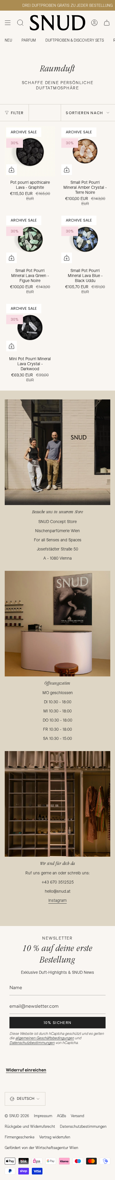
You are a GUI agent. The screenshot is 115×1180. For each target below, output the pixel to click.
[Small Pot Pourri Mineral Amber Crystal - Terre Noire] (85, 151)
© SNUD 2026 (17, 1115)
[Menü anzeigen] (8, 22)
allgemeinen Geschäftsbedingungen (44, 1037)
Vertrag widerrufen (54, 1137)
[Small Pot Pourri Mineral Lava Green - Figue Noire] (30, 239)
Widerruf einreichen (26, 1069)
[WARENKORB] (107, 22)
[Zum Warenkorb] (11, 169)
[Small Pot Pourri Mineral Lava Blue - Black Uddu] (85, 239)
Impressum (43, 1115)
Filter (17, 113)
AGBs (61, 1115)
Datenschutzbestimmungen (32, 1042)
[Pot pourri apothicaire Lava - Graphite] (30, 151)
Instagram (57, 900)
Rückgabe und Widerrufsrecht (30, 1126)
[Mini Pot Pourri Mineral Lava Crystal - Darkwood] (30, 327)
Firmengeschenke (19, 1137)
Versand (77, 1115)
